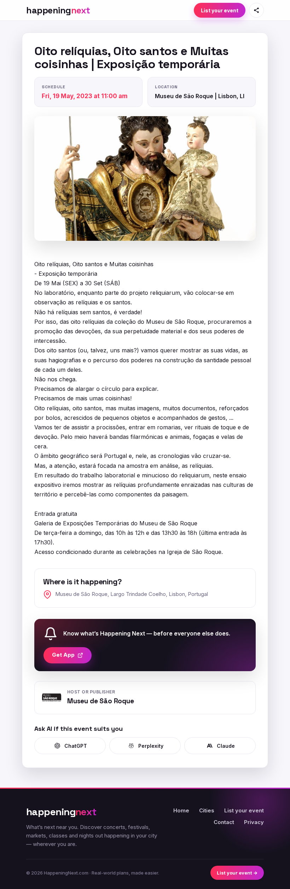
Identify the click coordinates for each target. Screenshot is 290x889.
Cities (206, 810)
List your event (219, 10)
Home (181, 810)
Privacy (254, 822)
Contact (224, 822)
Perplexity (150, 746)
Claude (226, 746)
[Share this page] (256, 10)
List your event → (237, 873)
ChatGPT (75, 746)
